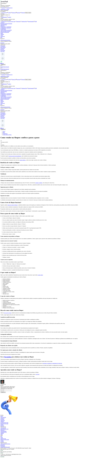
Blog (1, 37)
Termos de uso (3, 438)
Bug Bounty (2, 445)
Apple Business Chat (4, 428)
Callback (9, 17)
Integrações (18, 21)
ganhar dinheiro (23, 160)
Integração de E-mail (4, 423)
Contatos (2, 441)
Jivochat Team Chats (11, 21)
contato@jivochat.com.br (5, 447)
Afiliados (2, 34)
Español (7, 66)
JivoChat (37, 374)
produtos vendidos (38, 182)
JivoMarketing (4, 17)
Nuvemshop (7, 357)
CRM (36, 21)
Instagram (18, 12)
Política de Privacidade (4, 439)
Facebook (2, 419)
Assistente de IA (9, 7)
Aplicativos (2, 36)
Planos (1, 33)
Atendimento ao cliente (4, 9)
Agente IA (3, 7)
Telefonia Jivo (4, 21)
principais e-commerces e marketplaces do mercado (52, 363)
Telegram (23, 12)
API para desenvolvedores (5, 443)
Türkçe (4, 66)
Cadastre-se (3, 64)
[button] (51, 3)
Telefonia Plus (24, 21)
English (1, 66)
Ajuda (1, 35)
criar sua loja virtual (7, 312)
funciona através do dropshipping (15, 156)
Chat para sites (4, 12)
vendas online (40, 274)
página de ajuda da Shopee (13, 204)
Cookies (2, 440)
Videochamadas (31, 21)
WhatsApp (14, 12)
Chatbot (9, 12)
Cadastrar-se (3, 392)
